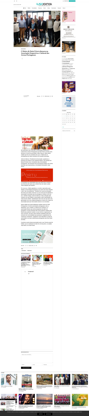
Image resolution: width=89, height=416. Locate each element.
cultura (64, 66)
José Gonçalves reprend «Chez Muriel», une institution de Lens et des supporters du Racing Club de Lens (80, 387)
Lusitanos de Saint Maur (68, 74)
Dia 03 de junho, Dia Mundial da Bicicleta (79, 407)
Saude (66, 78)
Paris (74, 75)
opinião (71, 75)
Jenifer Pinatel (22, 408)
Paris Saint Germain (64, 77)
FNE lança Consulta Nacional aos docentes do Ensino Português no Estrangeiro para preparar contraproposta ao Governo (44, 386)
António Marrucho (40, 408)
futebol (68, 71)
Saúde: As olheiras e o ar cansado (6, 386)
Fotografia (64, 71)
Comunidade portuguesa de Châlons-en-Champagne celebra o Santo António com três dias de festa (25, 264)
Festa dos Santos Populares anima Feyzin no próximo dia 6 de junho (36, 264)
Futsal (71, 71)
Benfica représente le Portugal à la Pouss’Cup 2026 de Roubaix (61, 406)
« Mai (63, 127)
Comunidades (65, 63)
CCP (68, 60)
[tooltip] (64, 1)
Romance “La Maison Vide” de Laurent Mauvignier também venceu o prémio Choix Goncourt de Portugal (26, 389)
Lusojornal (27, 95)
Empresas (72, 68)
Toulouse (68, 78)
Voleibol (71, 78)
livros (63, 74)
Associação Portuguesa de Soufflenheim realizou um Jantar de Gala (48, 263)
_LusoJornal (4, 387)
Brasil (66, 60)
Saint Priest (29, 250)
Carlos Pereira (40, 388)
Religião (63, 78)
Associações (24, 250)
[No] (87, 413)
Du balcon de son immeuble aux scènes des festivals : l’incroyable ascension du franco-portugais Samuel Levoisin (26, 406)
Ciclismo (70, 60)
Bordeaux (63, 60)
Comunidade (66, 61)
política (70, 77)
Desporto (70, 66)
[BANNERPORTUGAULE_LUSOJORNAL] (37, 175)
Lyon (72, 74)
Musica (68, 75)
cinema (73, 60)
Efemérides (65, 68)
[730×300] (37, 142)
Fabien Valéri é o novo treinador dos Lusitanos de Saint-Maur (62, 386)
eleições (69, 68)
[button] (74, 131)
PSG (74, 77)
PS (72, 77)
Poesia (68, 77)
